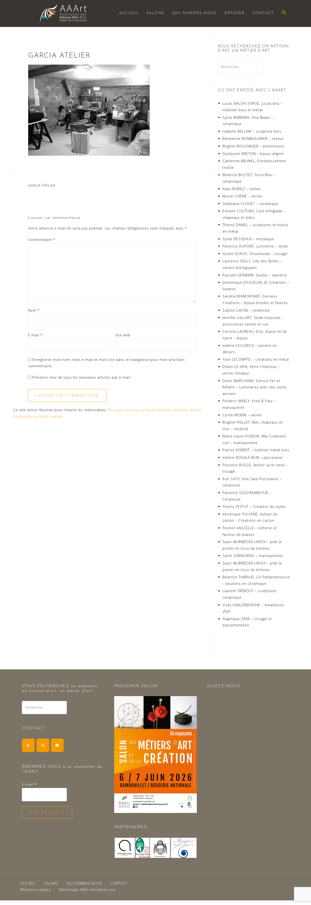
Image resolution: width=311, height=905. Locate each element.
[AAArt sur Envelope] (57, 745)
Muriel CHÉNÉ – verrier (243, 196)
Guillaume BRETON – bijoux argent (253, 153)
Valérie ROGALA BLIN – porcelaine (253, 457)
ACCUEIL (129, 13)
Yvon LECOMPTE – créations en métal (256, 359)
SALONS (155, 13)
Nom (34, 310)
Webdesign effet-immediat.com (87, 889)
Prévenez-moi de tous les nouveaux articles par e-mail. (81, 377)
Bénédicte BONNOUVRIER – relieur (253, 138)
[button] (284, 13)
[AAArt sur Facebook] (28, 745)
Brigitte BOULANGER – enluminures (254, 146)
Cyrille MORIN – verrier (242, 415)
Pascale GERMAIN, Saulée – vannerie (255, 275)
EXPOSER (235, 13)
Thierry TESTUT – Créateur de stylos (254, 506)
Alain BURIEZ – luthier (242, 189)
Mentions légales (36, 889)
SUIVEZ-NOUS (223, 686)
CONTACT (263, 13)
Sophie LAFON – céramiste (246, 310)
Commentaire (41, 239)
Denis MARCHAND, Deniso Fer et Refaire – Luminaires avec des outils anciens (255, 387)
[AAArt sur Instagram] (42, 745)
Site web (122, 335)
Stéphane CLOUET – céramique (250, 203)
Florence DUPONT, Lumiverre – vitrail (255, 246)
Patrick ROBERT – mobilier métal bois (256, 450)
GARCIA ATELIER (41, 185)
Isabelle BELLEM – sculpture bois (252, 131)
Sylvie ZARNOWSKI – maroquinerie (253, 555)
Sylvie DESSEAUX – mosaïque (248, 239)
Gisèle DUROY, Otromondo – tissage (255, 253)
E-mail (35, 335)
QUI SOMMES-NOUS (194, 13)
